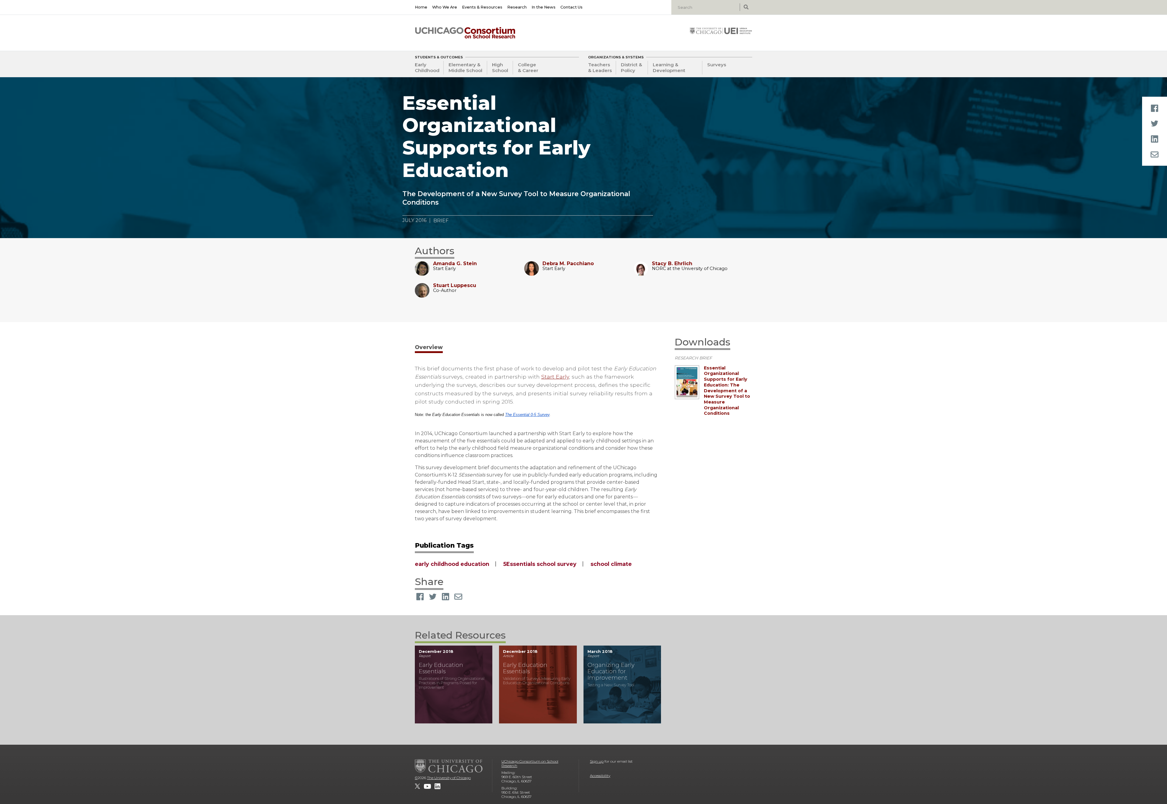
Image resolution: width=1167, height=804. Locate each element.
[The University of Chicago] (449, 766)
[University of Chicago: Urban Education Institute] (721, 30)
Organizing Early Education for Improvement (611, 671)
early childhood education (452, 564)
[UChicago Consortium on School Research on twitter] (417, 786)
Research (517, 7)
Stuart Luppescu (454, 285)
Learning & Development (669, 67)
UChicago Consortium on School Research (529, 763)
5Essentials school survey (540, 564)
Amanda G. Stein (455, 263)
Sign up (597, 761)
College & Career (528, 67)
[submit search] (746, 7)
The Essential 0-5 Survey (527, 414)
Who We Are (444, 7)
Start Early (555, 376)
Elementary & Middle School (465, 67)
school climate (611, 564)
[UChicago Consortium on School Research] (465, 33)
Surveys (716, 65)
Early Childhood (427, 67)
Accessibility (600, 775)
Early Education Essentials (441, 668)
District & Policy (631, 67)
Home (421, 7)
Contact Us (571, 7)
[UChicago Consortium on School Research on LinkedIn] (437, 786)
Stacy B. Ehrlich (672, 263)
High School (500, 67)
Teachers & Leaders (600, 67)
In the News (544, 7)
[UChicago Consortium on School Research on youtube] (427, 786)
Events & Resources (482, 7)
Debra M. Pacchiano (568, 263)
